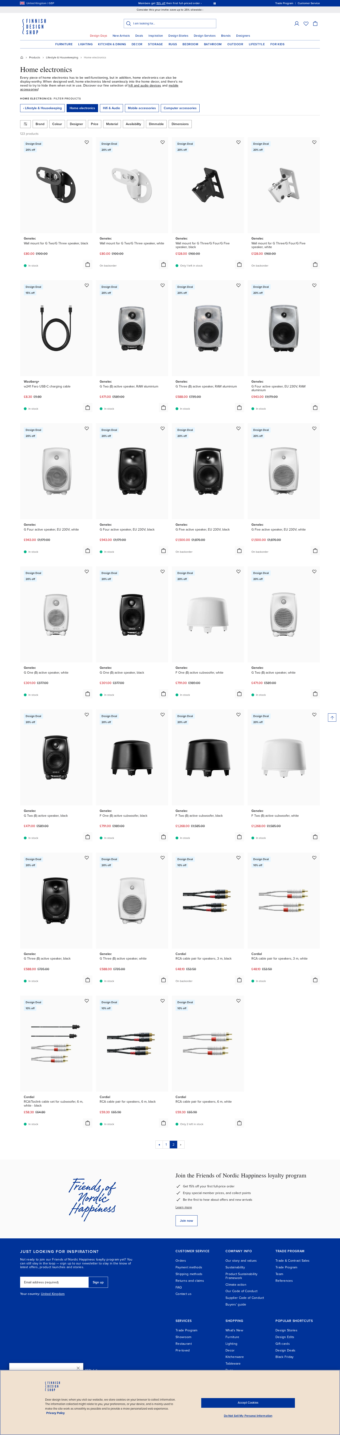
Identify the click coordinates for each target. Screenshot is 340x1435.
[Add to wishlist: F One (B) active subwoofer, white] (238, 571)
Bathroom (213, 44)
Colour (57, 124)
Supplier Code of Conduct (245, 1298)
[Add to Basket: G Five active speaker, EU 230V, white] (315, 550)
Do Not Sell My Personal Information (248, 1416)
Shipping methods (189, 1274)
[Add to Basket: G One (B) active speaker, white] (87, 693)
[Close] (78, 1368)
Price (94, 124)
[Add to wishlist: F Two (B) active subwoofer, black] (238, 714)
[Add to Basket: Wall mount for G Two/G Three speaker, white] (163, 264)
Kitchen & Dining (112, 44)
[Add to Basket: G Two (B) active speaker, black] (87, 836)
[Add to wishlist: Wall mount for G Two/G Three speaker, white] (162, 142)
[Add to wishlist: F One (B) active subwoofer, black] (162, 714)
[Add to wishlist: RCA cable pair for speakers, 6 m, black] (162, 1000)
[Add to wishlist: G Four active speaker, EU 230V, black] (162, 428)
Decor (137, 44)
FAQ (179, 1287)
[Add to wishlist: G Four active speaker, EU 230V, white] (87, 428)
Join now (186, 1221)
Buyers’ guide (236, 1304)
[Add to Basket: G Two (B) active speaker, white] (315, 693)
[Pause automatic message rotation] (215, 3)
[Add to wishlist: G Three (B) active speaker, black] (87, 857)
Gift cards (282, 1344)
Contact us (184, 1294)
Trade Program (286, 1267)
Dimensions (180, 124)
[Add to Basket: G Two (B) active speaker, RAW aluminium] (163, 407)
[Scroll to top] (332, 717)
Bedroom (190, 44)
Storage (155, 44)
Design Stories (178, 36)
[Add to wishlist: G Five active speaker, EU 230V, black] (238, 428)
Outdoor (235, 44)
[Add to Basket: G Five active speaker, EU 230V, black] (239, 550)
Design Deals (285, 1350)
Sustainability (235, 1267)
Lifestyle (257, 44)
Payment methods (189, 1267)
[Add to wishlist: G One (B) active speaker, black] (162, 571)
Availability (133, 124)
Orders (181, 1261)
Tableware (233, 1364)
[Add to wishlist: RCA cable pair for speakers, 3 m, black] (238, 857)
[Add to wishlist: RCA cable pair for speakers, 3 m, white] (314, 857)
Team (279, 1274)
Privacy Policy (55, 1413)
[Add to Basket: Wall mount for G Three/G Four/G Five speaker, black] (239, 264)
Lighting (85, 44)
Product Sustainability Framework (241, 1276)
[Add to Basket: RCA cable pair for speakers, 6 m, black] (163, 1123)
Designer (76, 124)
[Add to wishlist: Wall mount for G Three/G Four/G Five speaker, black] (238, 142)
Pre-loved (183, 1350)
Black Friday (284, 1357)
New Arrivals (121, 36)
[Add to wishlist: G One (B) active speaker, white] (87, 571)
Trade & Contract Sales (292, 1261)
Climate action (236, 1285)
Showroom (183, 1337)
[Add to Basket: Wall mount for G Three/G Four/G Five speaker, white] (315, 264)
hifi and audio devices (144, 85)
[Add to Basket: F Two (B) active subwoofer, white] (315, 836)
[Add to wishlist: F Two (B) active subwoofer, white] (314, 714)
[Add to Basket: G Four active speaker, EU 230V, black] (163, 550)
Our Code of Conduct (241, 1291)
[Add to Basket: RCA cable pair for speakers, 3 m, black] (239, 980)
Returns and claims (190, 1281)
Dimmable (156, 124)
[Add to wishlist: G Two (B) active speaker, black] (87, 714)
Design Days (98, 36)
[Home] (21, 57)
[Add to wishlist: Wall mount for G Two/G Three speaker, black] (87, 142)
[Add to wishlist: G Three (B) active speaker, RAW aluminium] (238, 285)
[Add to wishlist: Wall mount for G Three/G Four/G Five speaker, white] (314, 142)
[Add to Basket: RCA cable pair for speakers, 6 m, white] (239, 1123)
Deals (139, 36)
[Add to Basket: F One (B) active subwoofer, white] (239, 693)
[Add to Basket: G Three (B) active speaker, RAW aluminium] (239, 407)
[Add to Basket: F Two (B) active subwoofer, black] (239, 836)
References (284, 1281)
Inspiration (155, 36)
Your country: (30, 1294)
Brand (40, 124)
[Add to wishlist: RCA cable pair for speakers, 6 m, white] (238, 1000)
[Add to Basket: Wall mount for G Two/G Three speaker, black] (87, 264)
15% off (161, 3)
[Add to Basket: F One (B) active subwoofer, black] (163, 836)
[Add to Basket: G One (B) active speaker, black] (163, 693)
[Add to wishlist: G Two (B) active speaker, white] (314, 571)
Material (112, 124)
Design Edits (284, 1337)
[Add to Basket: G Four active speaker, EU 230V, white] (87, 550)
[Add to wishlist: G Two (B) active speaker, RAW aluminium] (162, 285)
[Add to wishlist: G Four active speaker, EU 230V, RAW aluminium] (314, 285)
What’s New (234, 1330)
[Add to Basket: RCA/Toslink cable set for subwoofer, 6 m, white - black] (87, 1123)
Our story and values (241, 1261)
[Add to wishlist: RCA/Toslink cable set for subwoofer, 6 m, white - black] (87, 1000)
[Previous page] (159, 1145)
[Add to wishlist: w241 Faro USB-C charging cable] (87, 285)
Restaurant (184, 1344)
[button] (296, 23)
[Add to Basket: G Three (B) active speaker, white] (163, 980)
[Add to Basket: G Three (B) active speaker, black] (87, 980)
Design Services (205, 36)
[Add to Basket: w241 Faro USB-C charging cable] (87, 407)
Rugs (173, 44)
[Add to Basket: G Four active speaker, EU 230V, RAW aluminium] (315, 407)
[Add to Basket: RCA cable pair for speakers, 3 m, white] (315, 980)
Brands (226, 36)
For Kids (277, 44)
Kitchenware (235, 1357)
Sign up (98, 1282)
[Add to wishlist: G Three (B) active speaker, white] (162, 857)
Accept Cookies (248, 1403)
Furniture (64, 44)
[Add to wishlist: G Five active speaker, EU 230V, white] (314, 428)
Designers (243, 36)
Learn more (184, 1207)
